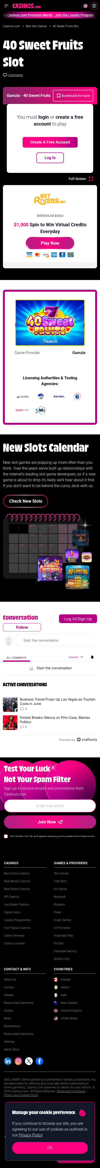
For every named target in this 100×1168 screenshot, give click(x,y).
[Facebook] (39, 1061)
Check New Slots (25, 501)
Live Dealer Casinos (16, 904)
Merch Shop (11, 1049)
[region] (50, 679)
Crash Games (62, 920)
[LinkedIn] (8, 1061)
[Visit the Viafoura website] (86, 739)
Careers (9, 995)
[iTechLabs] (41, 396)
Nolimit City (61, 959)
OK (49, 1147)
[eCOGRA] (22, 396)
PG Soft (59, 943)
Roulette (59, 904)
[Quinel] (59, 396)
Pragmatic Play (63, 935)
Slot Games (61, 873)
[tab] (16, 657)
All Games (60, 889)
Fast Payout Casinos (17, 928)
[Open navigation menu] (6, 6)
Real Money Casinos (17, 881)
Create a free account (50, 142)
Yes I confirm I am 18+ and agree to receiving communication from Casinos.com (52, 836)
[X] (29, 1061)
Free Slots (60, 881)
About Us (10, 979)
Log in (70, 618)
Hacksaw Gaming (65, 951)
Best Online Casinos (17, 873)
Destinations (12, 1026)
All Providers (62, 928)
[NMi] (41, 410)
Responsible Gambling (18, 1003)
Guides (8, 1010)
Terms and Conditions (71, 1091)
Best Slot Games (37, 26)
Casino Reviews (14, 935)
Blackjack (60, 896)
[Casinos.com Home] (26, 5)
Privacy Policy (31, 1135)
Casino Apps (12, 912)
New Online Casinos (17, 889)
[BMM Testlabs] (22, 410)
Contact (9, 987)
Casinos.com (12, 26)
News (7, 1018)
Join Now (47, 821)
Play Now (50, 242)
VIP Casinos (11, 896)
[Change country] (85, 6)
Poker (57, 912)
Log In (50, 157)
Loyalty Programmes (17, 920)
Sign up (84, 618)
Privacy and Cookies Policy (21, 1095)
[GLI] (77, 396)
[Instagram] (18, 1061)
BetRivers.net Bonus (50, 215)
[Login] (94, 6)
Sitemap (9, 1041)
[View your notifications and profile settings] (92, 657)
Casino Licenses (14, 943)
